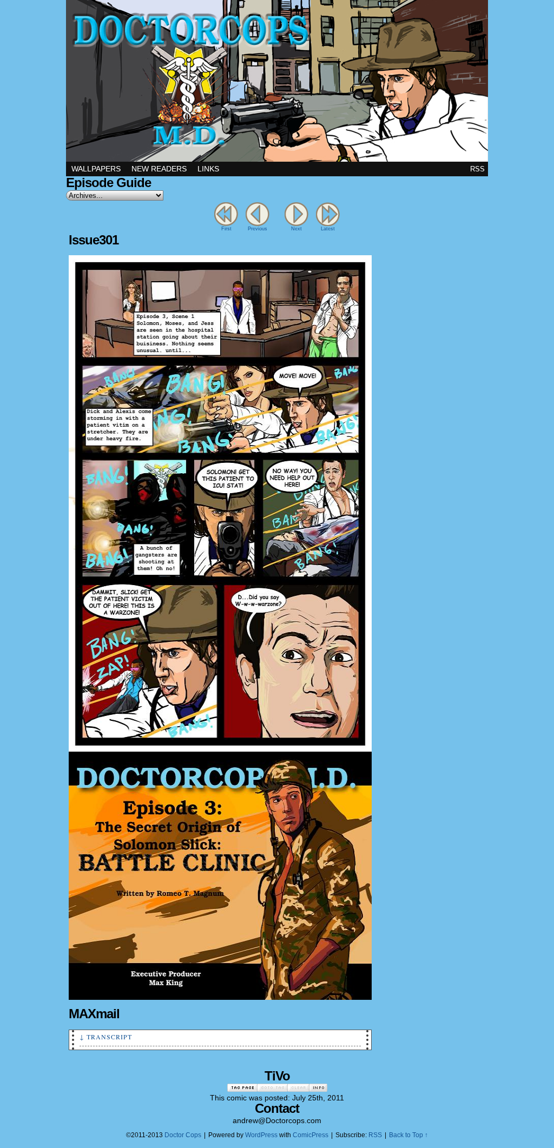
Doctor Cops (277, 81)
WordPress (261, 1135)
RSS (477, 169)
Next (296, 228)
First (226, 228)
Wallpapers (96, 168)
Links (208, 168)
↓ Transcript (106, 1036)
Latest (328, 228)
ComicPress (310, 1135)
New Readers (159, 168)
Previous (257, 228)
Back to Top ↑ (408, 1135)
